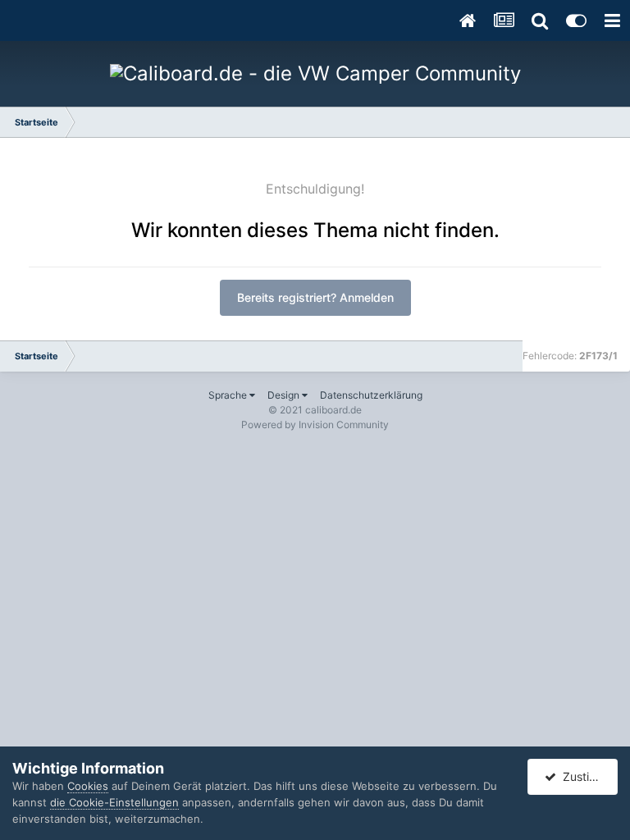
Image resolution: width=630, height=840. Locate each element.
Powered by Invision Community (315, 424)
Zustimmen (587, 776)
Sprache (228, 395)
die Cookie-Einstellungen (114, 802)
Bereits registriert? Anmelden (315, 297)
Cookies (87, 785)
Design (284, 395)
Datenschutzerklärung (371, 395)
